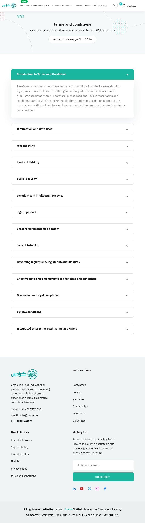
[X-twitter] (89, 488)
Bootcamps (42, 5)
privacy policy (19, 469)
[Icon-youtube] (81, 488)
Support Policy (19, 447)
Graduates (69, 5)
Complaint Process (22, 440)
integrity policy (20, 454)
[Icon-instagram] (97, 488)
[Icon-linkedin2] (74, 488)
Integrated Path (31, 5)
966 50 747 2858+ (32, 409)
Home (21, 5)
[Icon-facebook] (105, 488)
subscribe (101, 477)
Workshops (79, 5)
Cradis (69, 509)
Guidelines (79, 421)
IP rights (16, 461)
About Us (88, 5)
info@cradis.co (29, 415)
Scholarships (59, 5)
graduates (78, 399)
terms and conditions (23, 476)
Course (50, 5)
